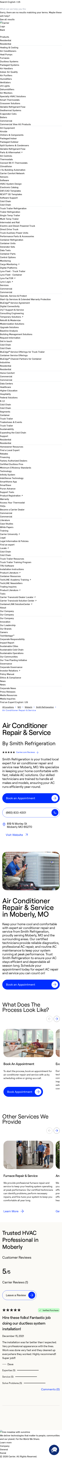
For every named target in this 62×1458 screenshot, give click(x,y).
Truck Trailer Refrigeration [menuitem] (13, 208)
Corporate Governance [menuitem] (11, 667)
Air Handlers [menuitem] (6, 68)
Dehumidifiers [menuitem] (7, 89)
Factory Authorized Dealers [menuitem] (13, 460)
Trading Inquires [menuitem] (8, 586)
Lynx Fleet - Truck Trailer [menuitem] (12, 271)
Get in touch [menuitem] (6, 341)
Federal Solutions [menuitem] (9, 397)
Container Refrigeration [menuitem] (11, 239)
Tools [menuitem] (2, 593)
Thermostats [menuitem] (6, 159)
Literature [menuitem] (5, 520)
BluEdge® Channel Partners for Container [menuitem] (21, 358)
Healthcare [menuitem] (5, 386)
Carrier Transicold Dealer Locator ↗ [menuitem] (18, 597)
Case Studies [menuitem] (6, 523)
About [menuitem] (3, 607)
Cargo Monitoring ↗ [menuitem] (10, 264)
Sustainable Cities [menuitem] (9, 646)
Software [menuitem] (4, 180)
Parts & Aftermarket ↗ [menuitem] (11, 152)
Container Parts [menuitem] (8, 253)
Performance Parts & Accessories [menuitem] (17, 236)
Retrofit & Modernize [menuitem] (10, 320)
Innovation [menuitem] (5, 621)
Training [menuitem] (4, 530)
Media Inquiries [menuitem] (7, 698)
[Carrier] (31, 24)
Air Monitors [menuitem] (6, 92)
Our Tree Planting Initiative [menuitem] (13, 660)
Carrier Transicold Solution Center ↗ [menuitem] (18, 600)
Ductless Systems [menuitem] (9, 61)
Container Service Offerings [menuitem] (14, 355)
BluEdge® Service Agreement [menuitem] (15, 302)
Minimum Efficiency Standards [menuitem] (15, 467)
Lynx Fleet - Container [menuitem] (11, 274)
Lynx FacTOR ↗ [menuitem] (8, 278)
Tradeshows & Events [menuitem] (11, 422)
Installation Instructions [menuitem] (12, 569)
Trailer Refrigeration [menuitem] (10, 211)
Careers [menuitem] (4, 632)
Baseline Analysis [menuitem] (9, 330)
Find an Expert (7, 702)
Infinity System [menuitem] (7, 474)
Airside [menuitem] (3, 131)
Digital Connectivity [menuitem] (10, 306)
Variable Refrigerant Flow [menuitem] (12, 106)
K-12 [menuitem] (2, 400)
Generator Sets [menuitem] (7, 246)
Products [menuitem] (4, 36)
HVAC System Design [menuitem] (11, 183)
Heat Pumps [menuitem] (6, 54)
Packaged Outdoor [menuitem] (9, 141)
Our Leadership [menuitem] (8, 625)
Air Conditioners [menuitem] (8, 50)
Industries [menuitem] (5, 362)
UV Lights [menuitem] (5, 85)
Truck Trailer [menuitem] (6, 418)
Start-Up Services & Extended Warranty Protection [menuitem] (25, 299)
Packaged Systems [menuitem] (9, 64)
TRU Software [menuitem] (7, 565)
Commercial (6, 124)
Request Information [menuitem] (10, 337)
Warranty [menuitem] (4, 499)
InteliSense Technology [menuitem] (12, 478)
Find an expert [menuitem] (7, 544)
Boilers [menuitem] (3, 117)
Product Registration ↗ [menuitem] (11, 495)
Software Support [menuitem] (9, 197)
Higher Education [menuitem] (8, 390)
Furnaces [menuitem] (4, 57)
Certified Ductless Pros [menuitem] (11, 464)
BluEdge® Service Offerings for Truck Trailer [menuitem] (22, 351)
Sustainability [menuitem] (7, 429)
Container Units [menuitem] (8, 243)
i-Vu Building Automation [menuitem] (12, 169)
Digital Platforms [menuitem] (8, 267)
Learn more (6, 1442)
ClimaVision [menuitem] (6, 166)
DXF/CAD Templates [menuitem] (10, 190)
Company (5, 1445)
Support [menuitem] (4, 436)
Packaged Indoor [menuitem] (8, 138)
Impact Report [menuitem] (7, 642)
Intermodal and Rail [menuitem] (10, 222)
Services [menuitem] (4, 285)
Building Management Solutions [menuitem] (16, 334)
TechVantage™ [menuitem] (7, 635)
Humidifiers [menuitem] (6, 78)
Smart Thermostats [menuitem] (10, 99)
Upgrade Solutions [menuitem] (9, 327)
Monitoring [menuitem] (5, 260)
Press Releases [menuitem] (7, 691)
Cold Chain (5, 204)
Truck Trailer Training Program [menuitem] (15, 562)
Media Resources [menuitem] (8, 695)
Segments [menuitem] (5, 411)
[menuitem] (5, 40)
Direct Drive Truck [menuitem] (9, 229)
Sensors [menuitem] (4, 176)
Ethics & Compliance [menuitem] (10, 677)
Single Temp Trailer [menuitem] (10, 215)
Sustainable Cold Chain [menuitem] (12, 649)
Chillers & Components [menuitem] (12, 134)
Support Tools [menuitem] (7, 492)
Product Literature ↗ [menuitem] (10, 572)
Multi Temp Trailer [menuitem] (9, 218)
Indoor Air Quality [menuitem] (9, 71)
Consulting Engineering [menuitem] (12, 313)
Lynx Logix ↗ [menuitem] (6, 281)
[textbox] (31, 948)
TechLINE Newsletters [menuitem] (11, 583)
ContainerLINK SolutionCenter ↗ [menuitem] (16, 604)
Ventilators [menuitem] (5, 82)
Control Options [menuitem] (8, 257)
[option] (28, 1063)
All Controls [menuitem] (6, 155)
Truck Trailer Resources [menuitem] (12, 558)
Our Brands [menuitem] (6, 628)
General (4, 1449)
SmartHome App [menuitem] (8, 481)
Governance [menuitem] (6, 663)
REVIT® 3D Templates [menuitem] (11, 194)
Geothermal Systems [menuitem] (10, 110)
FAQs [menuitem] (2, 505)
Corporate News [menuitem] (8, 688)
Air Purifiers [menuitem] (6, 75)
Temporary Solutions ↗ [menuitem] (11, 316)
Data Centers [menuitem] (6, 383)
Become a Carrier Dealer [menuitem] (12, 509)
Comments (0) (50, 1389)
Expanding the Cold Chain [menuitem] (13, 432)
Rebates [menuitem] (4, 453)
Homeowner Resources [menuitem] (11, 446)
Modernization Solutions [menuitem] (12, 323)
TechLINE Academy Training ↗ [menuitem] (15, 579)
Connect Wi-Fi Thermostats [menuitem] (14, 162)
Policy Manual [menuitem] (7, 674)
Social (3, 1452)
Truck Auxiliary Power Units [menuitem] (14, 232)
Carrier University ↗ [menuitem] (10, 534)
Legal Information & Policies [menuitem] (14, 541)
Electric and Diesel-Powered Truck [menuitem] (17, 225)
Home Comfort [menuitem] (7, 372)
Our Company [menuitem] (7, 618)
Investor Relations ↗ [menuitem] (10, 670)
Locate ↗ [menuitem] (4, 548)
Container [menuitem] (5, 415)
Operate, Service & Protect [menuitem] (13, 295)
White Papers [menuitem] (6, 527)
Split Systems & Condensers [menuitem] (14, 145)
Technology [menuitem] (6, 471)
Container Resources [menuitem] (10, 576)
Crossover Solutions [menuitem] (10, 103)
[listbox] (31, 1063)
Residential (5, 43)
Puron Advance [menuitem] (7, 488)
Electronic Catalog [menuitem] (9, 187)
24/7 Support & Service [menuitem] (12, 309)
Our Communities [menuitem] (9, 656)
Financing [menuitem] (5, 457)
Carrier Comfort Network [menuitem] (12, 173)
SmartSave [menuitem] (5, 485)
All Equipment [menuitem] (7, 127)
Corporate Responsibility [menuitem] (12, 639)
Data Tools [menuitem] (5, 250)
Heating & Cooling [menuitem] (9, 47)
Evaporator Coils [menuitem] (8, 113)
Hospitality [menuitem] (5, 393)
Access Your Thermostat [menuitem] (12, 502)
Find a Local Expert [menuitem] (9, 450)
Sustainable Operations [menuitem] (12, 653)
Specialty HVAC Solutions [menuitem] (13, 96)
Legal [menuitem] (3, 537)
